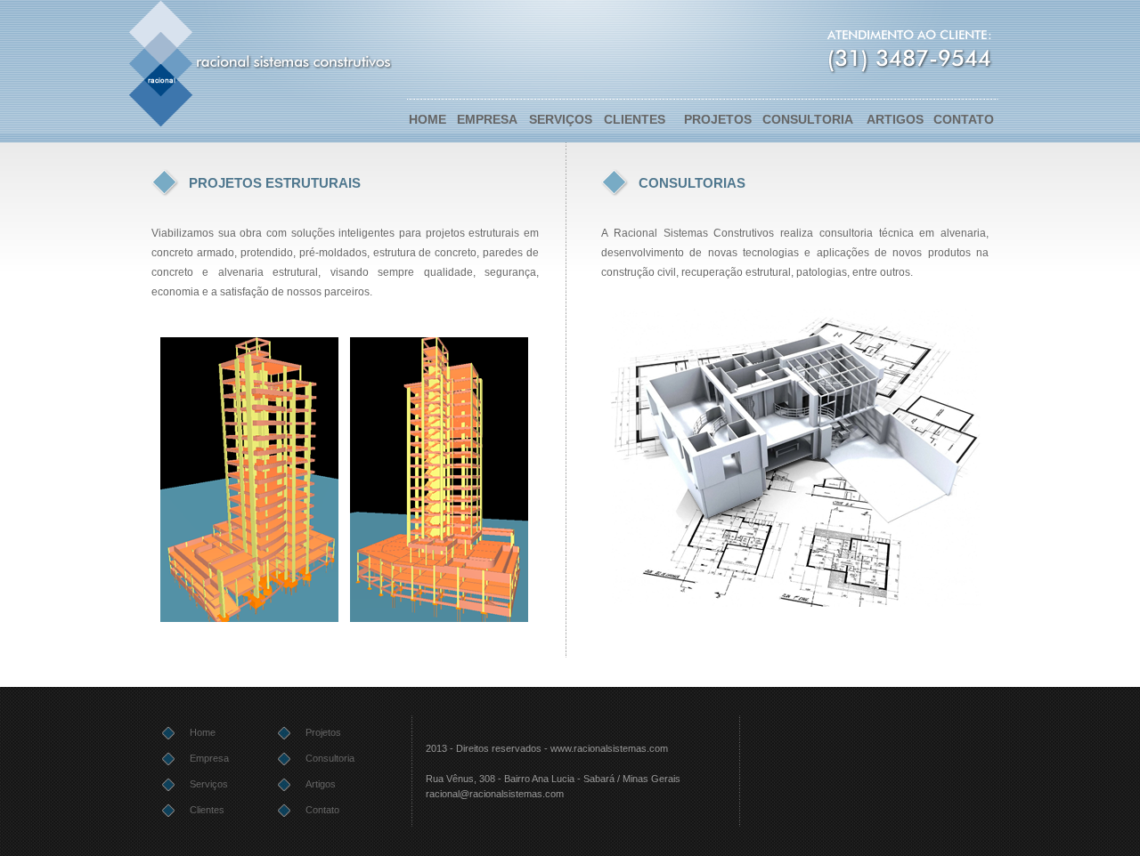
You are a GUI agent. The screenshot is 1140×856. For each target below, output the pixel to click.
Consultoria (329, 758)
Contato (322, 809)
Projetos (323, 732)
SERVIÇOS (560, 119)
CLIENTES (634, 119)
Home (203, 732)
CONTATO (963, 119)
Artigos (320, 784)
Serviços (209, 784)
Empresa (209, 758)
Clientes (207, 809)
